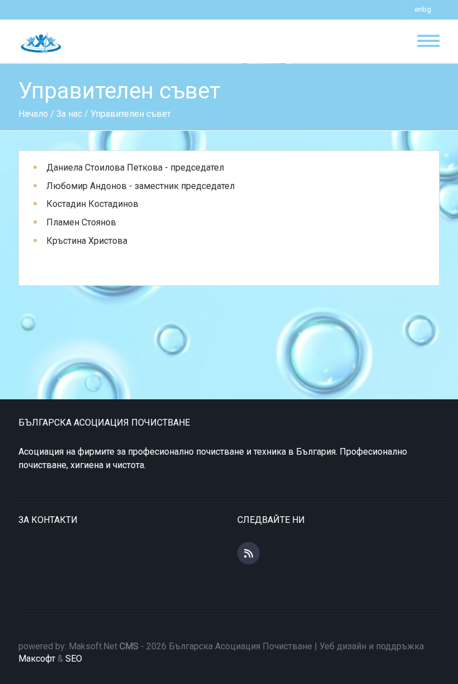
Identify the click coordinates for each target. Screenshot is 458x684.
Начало (33, 114)
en (418, 9)
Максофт (36, 658)
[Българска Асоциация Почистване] (40, 42)
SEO (73, 658)
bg (426, 9)
